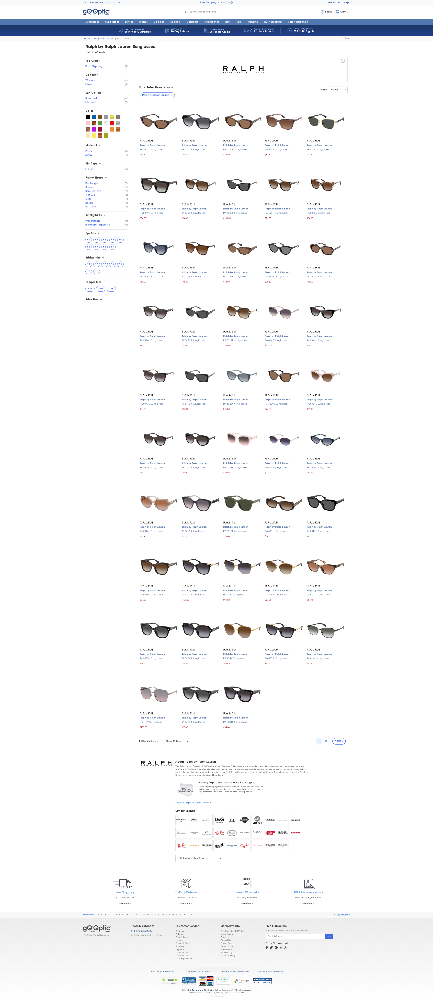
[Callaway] (194, 820)
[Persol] (219, 845)
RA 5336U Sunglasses (151, 467)
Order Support (182, 952)
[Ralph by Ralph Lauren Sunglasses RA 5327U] (242, 248)
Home (87, 38)
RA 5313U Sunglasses (235, 531)
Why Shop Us (182, 955)
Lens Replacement (184, 958)
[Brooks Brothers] (207, 820)
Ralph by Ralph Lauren (118, 38)
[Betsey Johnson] (257, 845)
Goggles (159, 22)
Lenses (129, 22)
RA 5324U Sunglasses (151, 340)
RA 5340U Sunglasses (235, 404)
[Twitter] (271, 947)
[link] (188, 981)
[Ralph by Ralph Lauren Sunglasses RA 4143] (326, 630)
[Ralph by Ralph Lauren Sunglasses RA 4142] (159, 693)
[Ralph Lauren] (181, 833)
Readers (175, 22)
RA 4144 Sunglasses (234, 658)
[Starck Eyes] (257, 833)
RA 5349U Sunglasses (151, 213)
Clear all (168, 88)
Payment (180, 949)
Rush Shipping (273, 22)
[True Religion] (207, 845)
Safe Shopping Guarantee (270, 971)
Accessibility (226, 952)
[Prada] (232, 833)
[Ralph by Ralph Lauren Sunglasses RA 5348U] (284, 121)
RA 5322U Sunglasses (193, 340)
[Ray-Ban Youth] (181, 845)
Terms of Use (227, 946)
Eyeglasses (92, 22)
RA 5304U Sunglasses (193, 658)
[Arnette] (295, 820)
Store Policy (226, 949)
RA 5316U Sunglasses (151, 531)
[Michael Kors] (283, 833)
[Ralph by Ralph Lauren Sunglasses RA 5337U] (326, 375)
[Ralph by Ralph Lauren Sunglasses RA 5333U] (200, 184)
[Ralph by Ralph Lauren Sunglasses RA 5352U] (159, 121)
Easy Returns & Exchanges (198, 971)
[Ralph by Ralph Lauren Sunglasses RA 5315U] (200, 502)
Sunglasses (112, 22)
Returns (179, 934)
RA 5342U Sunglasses (193, 404)
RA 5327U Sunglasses (235, 277)
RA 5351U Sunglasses (193, 149)
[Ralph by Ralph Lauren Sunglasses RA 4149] (326, 121)
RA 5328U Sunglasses (193, 277)
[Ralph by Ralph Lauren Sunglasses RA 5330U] (326, 184)
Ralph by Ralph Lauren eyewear (280, 772)
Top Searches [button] (217, 996)
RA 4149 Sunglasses (318, 149)
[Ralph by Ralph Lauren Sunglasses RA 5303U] (200, 693)
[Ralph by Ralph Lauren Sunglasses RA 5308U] (284, 630)
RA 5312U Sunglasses (318, 531)
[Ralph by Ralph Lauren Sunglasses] (87, 117)
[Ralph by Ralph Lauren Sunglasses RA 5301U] (242, 693)
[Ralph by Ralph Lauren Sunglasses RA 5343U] (159, 375)
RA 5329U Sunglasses (151, 277)
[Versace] (257, 820)
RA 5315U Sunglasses (193, 531)
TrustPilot (223, 981)
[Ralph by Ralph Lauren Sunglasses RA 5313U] (242, 502)
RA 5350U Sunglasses (235, 149)
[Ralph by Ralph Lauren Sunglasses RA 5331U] (284, 184)
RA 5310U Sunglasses (151, 595)
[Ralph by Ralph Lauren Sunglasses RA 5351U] (200, 121)
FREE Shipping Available (162, 971)
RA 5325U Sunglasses (318, 277)
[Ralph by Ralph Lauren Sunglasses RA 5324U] (159, 312)
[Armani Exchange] (207, 833)
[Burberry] (283, 820)
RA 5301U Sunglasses (235, 722)
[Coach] (270, 845)
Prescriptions (182, 937)
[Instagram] (281, 947)
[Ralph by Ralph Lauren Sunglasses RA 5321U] (242, 439)
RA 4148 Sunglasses (276, 467)
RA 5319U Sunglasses (235, 340)
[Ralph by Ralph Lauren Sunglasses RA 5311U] (284, 502)
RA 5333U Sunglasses (193, 213)
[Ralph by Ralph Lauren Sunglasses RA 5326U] (284, 248)
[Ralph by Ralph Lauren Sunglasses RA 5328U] (200, 248)
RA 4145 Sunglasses (276, 595)
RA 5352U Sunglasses (151, 149)
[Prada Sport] (295, 833)
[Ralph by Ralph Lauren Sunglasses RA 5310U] (159, 566)
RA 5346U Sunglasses (318, 340)
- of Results (148, 741)
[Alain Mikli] (283, 845)
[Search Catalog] (186, 12)
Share (347, 38)
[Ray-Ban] (245, 845)
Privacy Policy (227, 943)
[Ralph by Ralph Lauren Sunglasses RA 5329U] (159, 248)
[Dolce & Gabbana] (245, 833)
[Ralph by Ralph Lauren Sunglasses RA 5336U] (159, 439)
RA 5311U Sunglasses (277, 531)
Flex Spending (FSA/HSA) (233, 930)
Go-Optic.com (195, 990)
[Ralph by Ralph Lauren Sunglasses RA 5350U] (242, 121)
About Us (225, 937)
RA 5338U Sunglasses (318, 467)
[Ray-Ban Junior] (219, 833)
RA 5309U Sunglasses (193, 595)
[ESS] (245, 820)
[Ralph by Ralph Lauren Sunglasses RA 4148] (284, 439)
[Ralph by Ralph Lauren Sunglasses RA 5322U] (200, 312)
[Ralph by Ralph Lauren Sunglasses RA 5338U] (326, 439)
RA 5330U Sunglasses (318, 213)
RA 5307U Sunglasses (318, 595)
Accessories (211, 22)
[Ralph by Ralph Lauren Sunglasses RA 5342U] (200, 375)
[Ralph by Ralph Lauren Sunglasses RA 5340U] (242, 375)
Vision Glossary (228, 955)
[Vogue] (270, 820)
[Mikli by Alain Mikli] (270, 833)
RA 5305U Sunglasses (151, 658)
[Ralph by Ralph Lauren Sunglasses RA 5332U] (242, 184)
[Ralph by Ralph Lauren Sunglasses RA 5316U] (159, 502)
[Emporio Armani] (181, 820)
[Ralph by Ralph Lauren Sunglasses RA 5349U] (159, 184)
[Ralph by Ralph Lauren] (342, 61)
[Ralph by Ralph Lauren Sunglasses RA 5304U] (200, 630)
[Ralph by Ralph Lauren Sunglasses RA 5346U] (326, 312)
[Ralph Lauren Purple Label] (194, 833)
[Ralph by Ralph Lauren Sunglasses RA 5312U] (326, 502)
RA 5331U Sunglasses (277, 213)
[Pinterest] (276, 947)
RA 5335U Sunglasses (193, 467)
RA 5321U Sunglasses (235, 467)
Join (329, 936)
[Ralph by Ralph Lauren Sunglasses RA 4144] (242, 630)
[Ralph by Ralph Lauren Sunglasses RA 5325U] (326, 248)
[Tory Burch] (194, 845)
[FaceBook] (267, 947)
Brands (143, 22)
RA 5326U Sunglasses (277, 277)
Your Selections (151, 87)
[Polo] (232, 845)
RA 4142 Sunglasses (151, 722)
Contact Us (226, 940)
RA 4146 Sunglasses (234, 595)
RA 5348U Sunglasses (277, 149)
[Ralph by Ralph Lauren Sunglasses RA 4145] (284, 566)
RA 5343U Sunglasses (151, 404)
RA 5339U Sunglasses (277, 404)
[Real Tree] (232, 820)
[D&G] (219, 820)
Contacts (192, 22)
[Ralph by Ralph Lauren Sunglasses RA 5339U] (284, 375)
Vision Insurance (228, 934)
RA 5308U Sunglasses (277, 658)
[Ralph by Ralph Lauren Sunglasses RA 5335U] (200, 439)
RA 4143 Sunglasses (318, 658)
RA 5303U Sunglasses (193, 722)
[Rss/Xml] (285, 947)
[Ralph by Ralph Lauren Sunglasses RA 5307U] (326, 566)
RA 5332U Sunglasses (235, 213)
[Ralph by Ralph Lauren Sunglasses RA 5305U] (159, 630)
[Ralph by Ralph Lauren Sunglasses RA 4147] (284, 312)
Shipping (180, 930)
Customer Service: (93, 3)
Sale (239, 22)
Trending (253, 22)
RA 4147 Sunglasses (276, 340)
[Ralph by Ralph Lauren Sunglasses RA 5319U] (242, 312)
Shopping (180, 946)
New (227, 22)
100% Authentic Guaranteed (234, 971)
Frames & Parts (183, 943)
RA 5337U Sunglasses (318, 404)
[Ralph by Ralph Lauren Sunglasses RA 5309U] (200, 566)
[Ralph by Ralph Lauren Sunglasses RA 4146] (242, 566)
